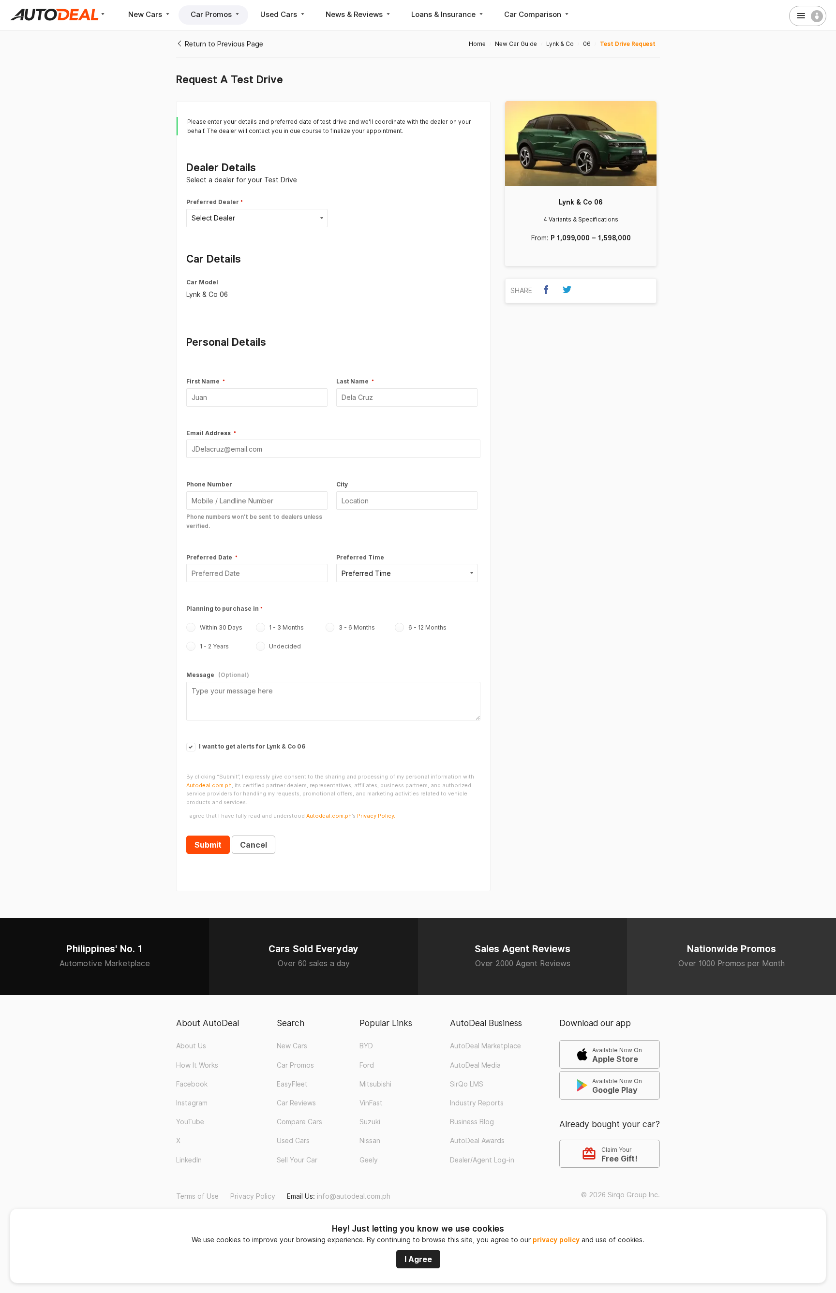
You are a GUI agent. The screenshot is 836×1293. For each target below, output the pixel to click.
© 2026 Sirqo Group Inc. (620, 1195)
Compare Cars (299, 1122)
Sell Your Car (297, 1160)
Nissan (369, 1141)
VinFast (371, 1103)
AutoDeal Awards (477, 1141)
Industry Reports (477, 1103)
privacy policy (556, 1240)
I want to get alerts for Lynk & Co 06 (251, 746)
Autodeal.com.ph (209, 785)
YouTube (190, 1122)
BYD (366, 1046)
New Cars (146, 14)
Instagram (192, 1103)
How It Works (197, 1065)
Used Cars (279, 14)
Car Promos (212, 14)
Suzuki (369, 1122)
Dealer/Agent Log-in (482, 1160)
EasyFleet (292, 1084)
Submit (208, 845)
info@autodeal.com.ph (353, 1196)
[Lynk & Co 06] (581, 143)
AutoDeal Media (475, 1065)
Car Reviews (296, 1103)
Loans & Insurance (444, 14)
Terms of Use (197, 1196)
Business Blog (472, 1122)
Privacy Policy (252, 1196)
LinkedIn (189, 1160)
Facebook (192, 1084)
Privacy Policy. (376, 815)
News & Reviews (355, 14)
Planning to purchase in (222, 608)
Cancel (253, 845)
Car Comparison (533, 14)
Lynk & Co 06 (581, 202)
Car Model (202, 282)
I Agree (418, 1259)
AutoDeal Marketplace (485, 1046)
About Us (191, 1046)
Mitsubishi (375, 1084)
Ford (366, 1065)
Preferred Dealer (212, 202)
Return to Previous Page (223, 44)
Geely (368, 1160)
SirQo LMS (466, 1084)
